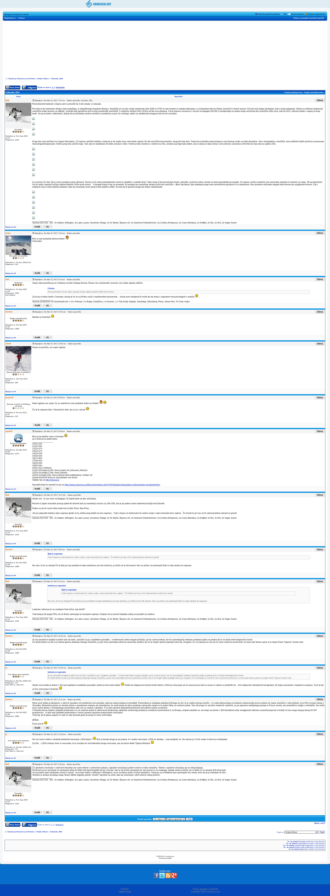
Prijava (22, 18)
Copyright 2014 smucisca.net (205, 891)
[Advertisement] (165, 48)
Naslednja (60, 87)
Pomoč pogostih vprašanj (269, 14)
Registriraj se (10, 18)
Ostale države (43, 79)
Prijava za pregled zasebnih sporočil (308, 18)
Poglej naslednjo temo (313, 92)
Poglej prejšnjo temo (293, 92)
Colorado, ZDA (57, 79)
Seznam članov (297, 14)
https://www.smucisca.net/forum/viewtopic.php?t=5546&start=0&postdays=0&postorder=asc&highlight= (112, 485)
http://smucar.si (52, 480)
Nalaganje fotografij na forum (16, 14)
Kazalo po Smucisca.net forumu (21, 79)
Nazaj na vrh (11, 227)
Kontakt (125, 889)
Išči (285, 14)
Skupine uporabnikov (317, 14)
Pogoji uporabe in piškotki (205, 889)
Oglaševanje (125, 891)
